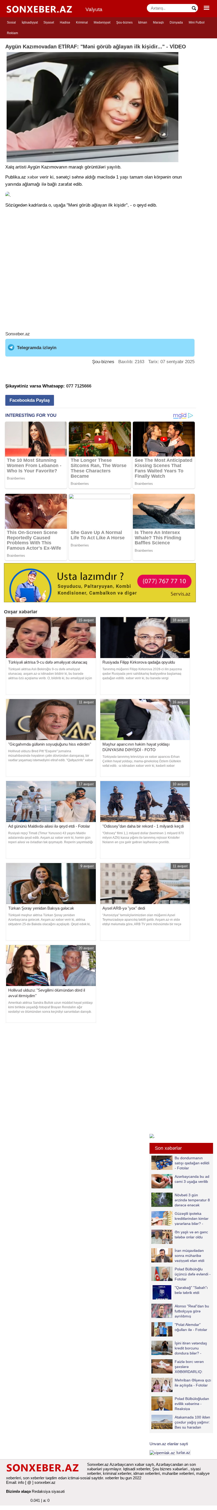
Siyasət (48, 22)
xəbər (32, 177)
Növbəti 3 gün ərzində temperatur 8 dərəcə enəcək (192, 1200)
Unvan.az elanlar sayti (169, 1443)
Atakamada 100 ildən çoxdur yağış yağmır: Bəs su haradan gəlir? (192, 1422)
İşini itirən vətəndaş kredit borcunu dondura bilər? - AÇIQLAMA (191, 1348)
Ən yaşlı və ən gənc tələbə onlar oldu (191, 1234)
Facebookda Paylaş (30, 400)
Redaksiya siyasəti (48, 1491)
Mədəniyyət (102, 22)
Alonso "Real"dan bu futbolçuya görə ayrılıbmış (192, 1311)
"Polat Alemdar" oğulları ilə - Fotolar (191, 1327)
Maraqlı (158, 22)
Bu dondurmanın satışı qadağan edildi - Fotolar (192, 1163)
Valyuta (93, 9)
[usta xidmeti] (100, 582)
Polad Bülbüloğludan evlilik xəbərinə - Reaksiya (192, 1404)
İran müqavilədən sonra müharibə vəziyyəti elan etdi (189, 1255)
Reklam (12, 33)
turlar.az (183, 1452)
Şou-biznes (124, 22)
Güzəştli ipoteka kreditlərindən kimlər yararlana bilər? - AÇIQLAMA (192, 1218)
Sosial (11, 22)
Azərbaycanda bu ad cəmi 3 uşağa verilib (192, 1179)
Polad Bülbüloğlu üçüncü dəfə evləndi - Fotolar (193, 1274)
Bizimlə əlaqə (18, 1491)
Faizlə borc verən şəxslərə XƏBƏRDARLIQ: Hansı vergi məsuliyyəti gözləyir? (177, 1367)
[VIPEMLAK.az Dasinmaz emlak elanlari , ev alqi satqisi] (162, 1452)
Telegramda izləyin (36, 347)
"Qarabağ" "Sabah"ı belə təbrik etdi (191, 1290)
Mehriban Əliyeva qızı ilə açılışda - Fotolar (193, 1382)
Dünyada (176, 22)
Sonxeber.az (17, 333)
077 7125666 (78, 386)
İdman (142, 22)
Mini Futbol (197, 22)
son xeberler (33, 1478)
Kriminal (82, 22)
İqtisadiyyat (30, 22)
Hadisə (65, 22)
